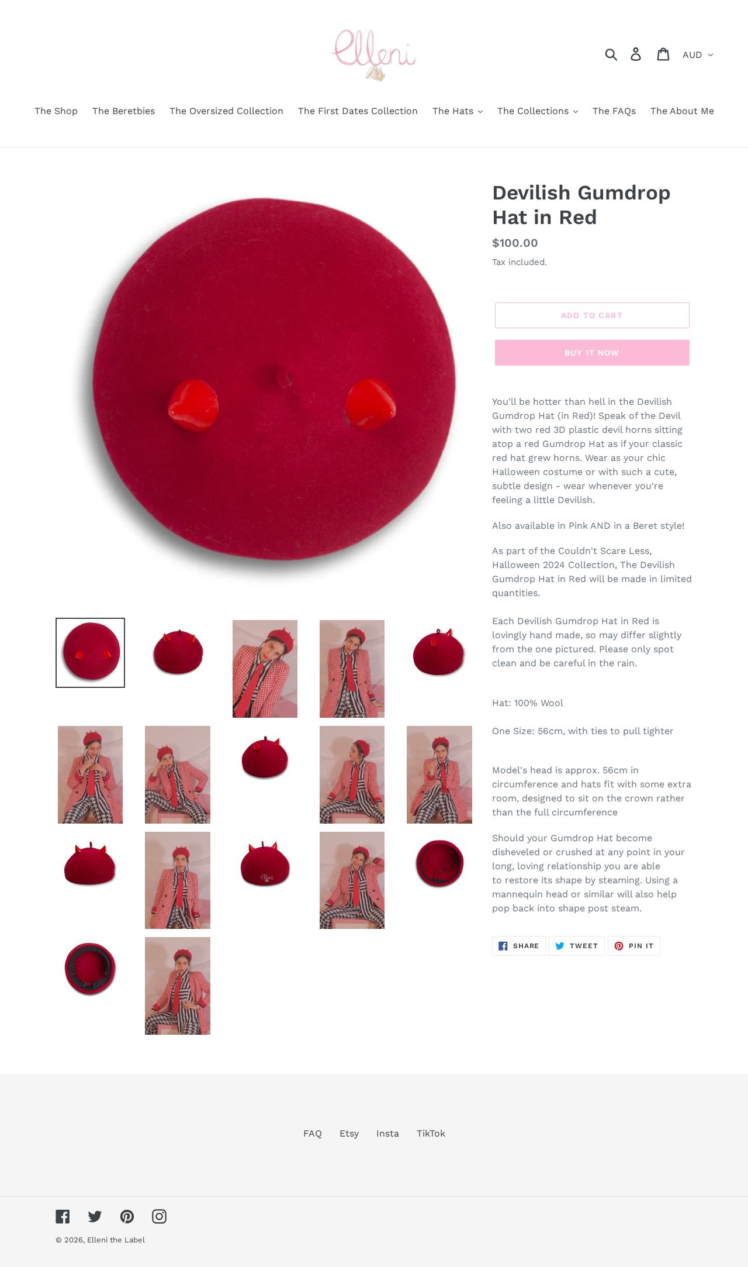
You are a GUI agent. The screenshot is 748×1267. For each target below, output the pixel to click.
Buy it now (592, 352)
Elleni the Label (116, 1239)
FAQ (312, 1133)
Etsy (349, 1133)
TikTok (431, 1133)
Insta (387, 1133)
